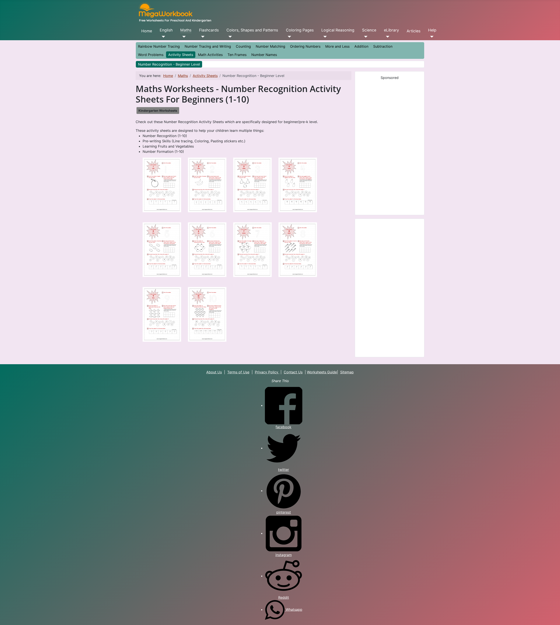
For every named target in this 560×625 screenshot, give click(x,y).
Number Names (264, 54)
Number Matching (270, 46)
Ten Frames (237, 54)
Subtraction (382, 46)
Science (369, 30)
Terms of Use (238, 372)
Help (432, 30)
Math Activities (210, 54)
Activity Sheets (180, 54)
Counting (243, 46)
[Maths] (183, 36)
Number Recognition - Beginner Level (169, 64)
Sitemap (347, 372)
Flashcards (209, 30)
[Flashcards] (202, 36)
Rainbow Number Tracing (159, 46)
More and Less (337, 46)
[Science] (365, 36)
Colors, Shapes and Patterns (252, 30)
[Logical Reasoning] (324, 36)
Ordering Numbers (305, 46)
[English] (162, 36)
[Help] (431, 36)
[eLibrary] (386, 36)
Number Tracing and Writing (208, 46)
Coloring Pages (300, 30)
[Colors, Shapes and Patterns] (229, 36)
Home (146, 31)
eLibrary (391, 30)
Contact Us (293, 372)
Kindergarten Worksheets (157, 110)
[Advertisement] (390, 145)
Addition (361, 46)
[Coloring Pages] (288, 36)
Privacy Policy (267, 372)
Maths (185, 30)
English (166, 30)
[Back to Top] (552, 617)
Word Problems (150, 54)
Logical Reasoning (337, 30)
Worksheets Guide (322, 372)
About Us (214, 372)
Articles (413, 31)
